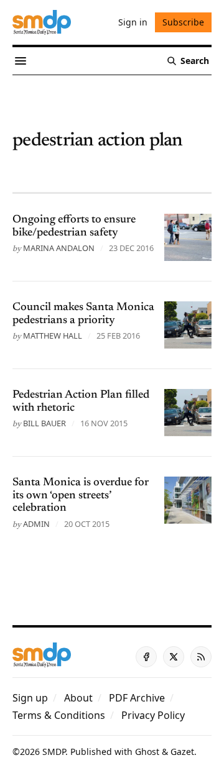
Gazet (182, 751)
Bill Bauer (44, 423)
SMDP (53, 751)
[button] (30, 697)
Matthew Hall (52, 335)
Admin (36, 523)
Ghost (147, 751)
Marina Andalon (59, 248)
